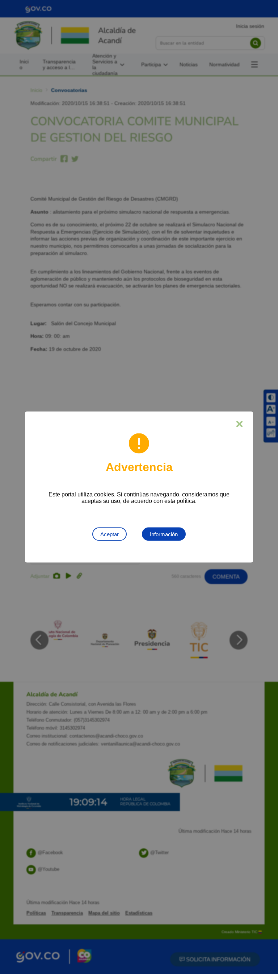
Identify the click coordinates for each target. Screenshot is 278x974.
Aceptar (109, 534)
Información (164, 534)
